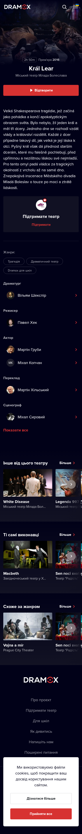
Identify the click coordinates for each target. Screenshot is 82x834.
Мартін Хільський (33, 389)
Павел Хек (27, 322)
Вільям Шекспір (32, 295)
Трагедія (14, 261)
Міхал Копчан (25, 362)
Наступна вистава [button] (71, 494)
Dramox (17, 6)
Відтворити (44, 90)
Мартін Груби (29, 349)
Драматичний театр (44, 261)
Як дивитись (41, 731)
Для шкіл (41, 721)
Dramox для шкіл (20, 270)
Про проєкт (41, 700)
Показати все (15, 430)
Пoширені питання (41, 752)
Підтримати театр (41, 710)
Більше (65, 462)
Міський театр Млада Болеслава (41, 75)
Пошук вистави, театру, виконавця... (47, 7)
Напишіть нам (41, 742)
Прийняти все (41, 813)
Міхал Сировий (31, 417)
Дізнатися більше (41, 798)
